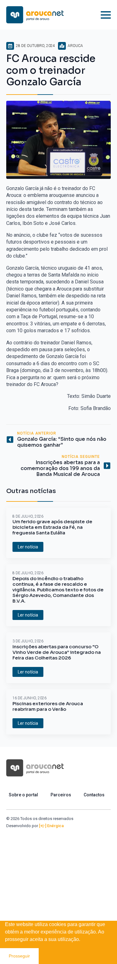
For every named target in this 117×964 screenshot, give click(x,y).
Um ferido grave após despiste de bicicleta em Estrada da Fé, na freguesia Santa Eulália (52, 527)
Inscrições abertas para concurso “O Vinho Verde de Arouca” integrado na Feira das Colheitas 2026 (56, 652)
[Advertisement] (58, 890)
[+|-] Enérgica (51, 825)
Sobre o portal (23, 794)
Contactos (94, 794)
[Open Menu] (106, 15)
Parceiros (61, 794)
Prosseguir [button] (19, 955)
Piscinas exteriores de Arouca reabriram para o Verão (47, 706)
